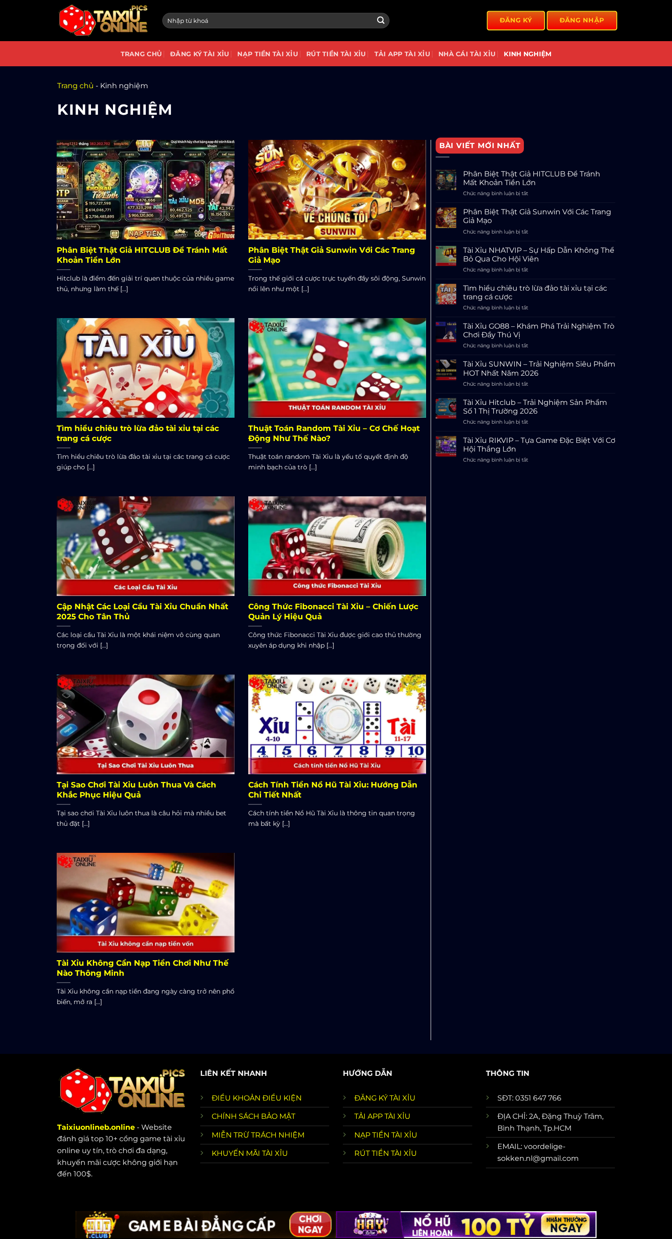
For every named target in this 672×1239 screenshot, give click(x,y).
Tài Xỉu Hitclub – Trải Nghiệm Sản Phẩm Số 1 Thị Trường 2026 (535, 406)
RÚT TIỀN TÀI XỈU (385, 1153)
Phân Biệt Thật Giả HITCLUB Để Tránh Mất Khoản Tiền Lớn (142, 255)
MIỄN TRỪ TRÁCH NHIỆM (258, 1135)
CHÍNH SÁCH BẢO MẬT (253, 1116)
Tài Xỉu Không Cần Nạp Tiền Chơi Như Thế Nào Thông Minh (143, 968)
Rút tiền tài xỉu (336, 54)
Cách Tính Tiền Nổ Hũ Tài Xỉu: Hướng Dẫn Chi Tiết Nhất (332, 789)
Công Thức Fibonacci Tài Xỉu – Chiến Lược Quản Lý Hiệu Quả (333, 611)
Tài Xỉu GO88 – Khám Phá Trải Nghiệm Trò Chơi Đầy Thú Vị (538, 330)
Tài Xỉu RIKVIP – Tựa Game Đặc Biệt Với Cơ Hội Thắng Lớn (539, 444)
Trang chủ (141, 54)
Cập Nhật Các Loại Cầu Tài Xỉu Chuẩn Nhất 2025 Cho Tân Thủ (142, 611)
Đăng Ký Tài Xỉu (199, 54)
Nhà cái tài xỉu (467, 54)
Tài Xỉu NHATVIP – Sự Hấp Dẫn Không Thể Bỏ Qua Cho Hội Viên (538, 254)
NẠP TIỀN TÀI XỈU (385, 1135)
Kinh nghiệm (527, 54)
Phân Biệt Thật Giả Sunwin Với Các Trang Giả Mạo (331, 255)
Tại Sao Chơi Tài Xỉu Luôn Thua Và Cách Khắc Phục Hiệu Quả (136, 789)
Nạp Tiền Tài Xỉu (267, 54)
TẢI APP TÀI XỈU (382, 1116)
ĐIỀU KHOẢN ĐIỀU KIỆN (257, 1098)
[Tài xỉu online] (103, 20)
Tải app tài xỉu (402, 54)
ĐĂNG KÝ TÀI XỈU (385, 1098)
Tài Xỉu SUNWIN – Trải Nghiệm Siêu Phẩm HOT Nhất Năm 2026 (539, 368)
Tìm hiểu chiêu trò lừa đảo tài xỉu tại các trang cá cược (138, 433)
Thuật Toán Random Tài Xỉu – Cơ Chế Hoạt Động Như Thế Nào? (334, 433)
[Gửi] (381, 20)
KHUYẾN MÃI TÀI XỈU (250, 1153)
